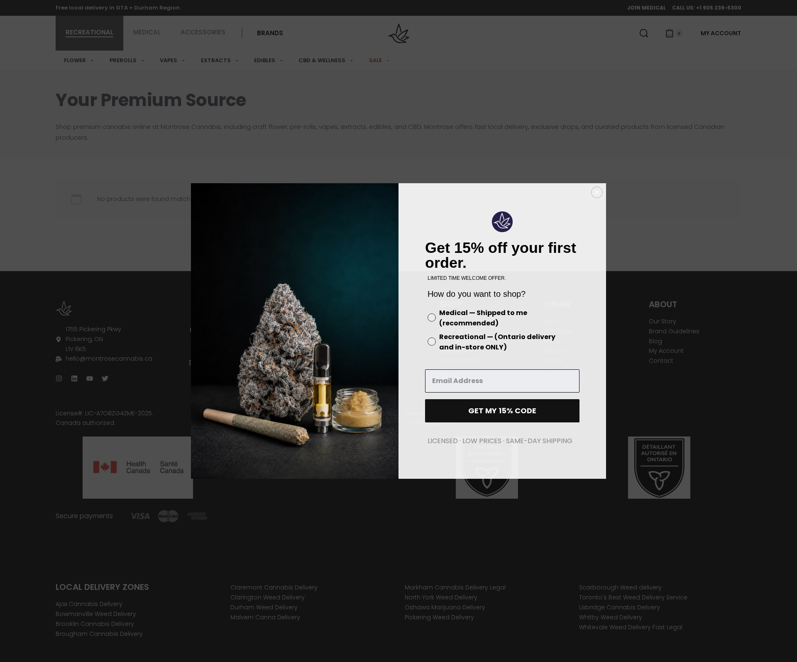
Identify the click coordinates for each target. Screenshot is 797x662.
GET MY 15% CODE (502, 410)
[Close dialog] (597, 192)
